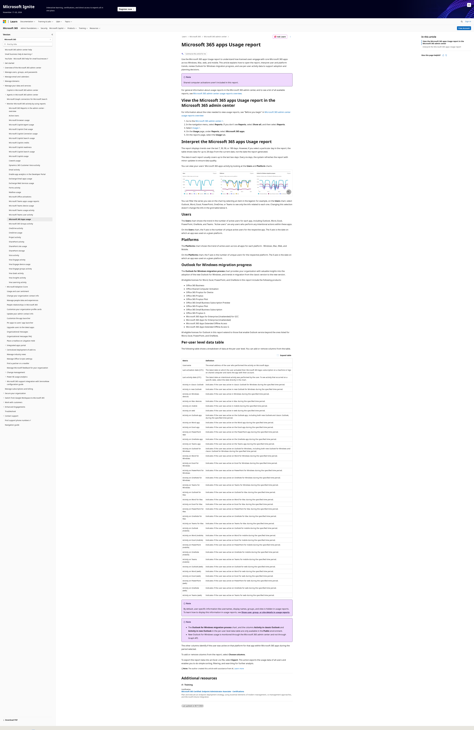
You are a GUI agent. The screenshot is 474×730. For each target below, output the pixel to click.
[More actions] (290, 37)
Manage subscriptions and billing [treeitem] (19, 389)
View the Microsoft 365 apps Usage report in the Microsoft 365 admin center (443, 42)
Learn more (239, 668)
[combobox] (27, 39)
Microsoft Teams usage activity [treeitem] (21, 210)
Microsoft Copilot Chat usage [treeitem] (21, 129)
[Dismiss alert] (469, 5)
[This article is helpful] (443, 55)
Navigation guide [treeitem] (12, 425)
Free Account (464, 28)
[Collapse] (52, 35)
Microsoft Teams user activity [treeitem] (21, 215)
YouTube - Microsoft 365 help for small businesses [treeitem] (26, 58)
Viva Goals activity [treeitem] (16, 273)
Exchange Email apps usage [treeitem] (20, 179)
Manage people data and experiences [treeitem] (22, 300)
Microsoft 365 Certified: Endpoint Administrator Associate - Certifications (212, 691)
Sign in (468, 21)
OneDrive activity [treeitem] (16, 228)
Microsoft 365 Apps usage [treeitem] (20, 219)
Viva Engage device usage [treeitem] (19, 264)
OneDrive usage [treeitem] (15, 233)
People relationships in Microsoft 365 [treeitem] (22, 305)
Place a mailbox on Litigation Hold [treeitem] (21, 341)
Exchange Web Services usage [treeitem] (21, 183)
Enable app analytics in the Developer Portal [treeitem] (27, 174)
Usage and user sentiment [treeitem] (18, 291)
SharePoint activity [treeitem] (16, 242)
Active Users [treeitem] (14, 115)
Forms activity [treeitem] (14, 188)
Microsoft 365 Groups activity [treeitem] (21, 224)
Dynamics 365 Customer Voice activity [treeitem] (24, 165)
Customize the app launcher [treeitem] (18, 318)
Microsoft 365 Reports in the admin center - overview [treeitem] (27, 109)
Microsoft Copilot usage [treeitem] (19, 156)
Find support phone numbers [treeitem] (17, 420)
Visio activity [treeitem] (14, 255)
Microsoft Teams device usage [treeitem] (21, 206)
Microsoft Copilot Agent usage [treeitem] (21, 124)
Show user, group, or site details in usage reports (265, 612)
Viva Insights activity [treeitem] (17, 278)
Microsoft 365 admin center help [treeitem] (18, 49)
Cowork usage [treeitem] (14, 160)
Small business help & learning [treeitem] (18, 54)
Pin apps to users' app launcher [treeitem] (20, 323)
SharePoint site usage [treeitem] (18, 246)
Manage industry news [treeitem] (16, 354)
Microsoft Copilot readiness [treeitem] (20, 147)
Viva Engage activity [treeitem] (17, 260)
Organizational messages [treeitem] (17, 332)
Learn (184, 36)
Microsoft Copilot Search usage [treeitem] (22, 138)
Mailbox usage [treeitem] (15, 192)
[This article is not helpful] (446, 55)
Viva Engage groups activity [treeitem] (20, 269)
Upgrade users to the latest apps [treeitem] (20, 327)
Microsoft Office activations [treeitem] (20, 197)
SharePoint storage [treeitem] (17, 251)
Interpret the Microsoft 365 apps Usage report (442, 47)
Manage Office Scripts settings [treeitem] (19, 359)
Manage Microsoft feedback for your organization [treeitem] (27, 368)
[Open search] (461, 21)
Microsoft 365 (195, 36)
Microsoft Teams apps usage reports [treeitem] (24, 201)
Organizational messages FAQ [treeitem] (19, 336)
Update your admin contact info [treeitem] (20, 314)
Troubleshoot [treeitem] (10, 411)
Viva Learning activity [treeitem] (17, 282)
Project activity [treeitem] (15, 237)
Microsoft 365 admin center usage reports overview (217, 93)
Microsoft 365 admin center (215, 36)
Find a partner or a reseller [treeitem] (18, 363)
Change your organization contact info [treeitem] (23, 296)
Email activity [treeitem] (14, 169)
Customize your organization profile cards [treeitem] (24, 309)
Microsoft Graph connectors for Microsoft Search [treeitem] (27, 99)
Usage (195, 128)
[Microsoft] (4, 21)
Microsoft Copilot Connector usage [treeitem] (23, 133)
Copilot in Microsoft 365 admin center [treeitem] (22, 90)
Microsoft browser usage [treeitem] (19, 120)
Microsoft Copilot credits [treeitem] (19, 142)
